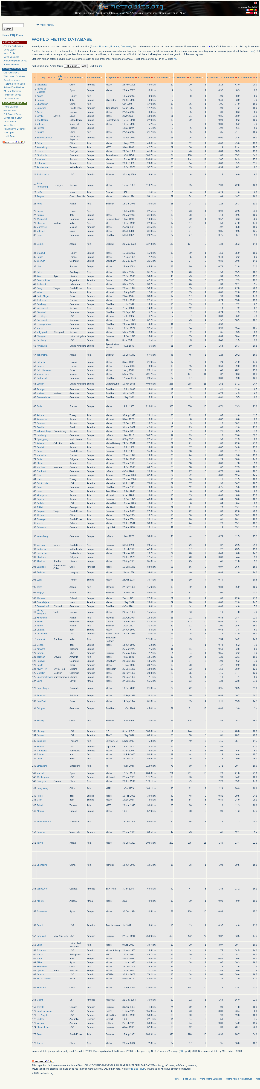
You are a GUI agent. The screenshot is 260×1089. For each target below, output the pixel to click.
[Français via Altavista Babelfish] (248, 10)
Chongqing (42, 865)
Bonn (39, 487)
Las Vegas (42, 316)
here (252, 51)
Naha (39, 292)
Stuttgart (41, 389)
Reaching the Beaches (14, 129)
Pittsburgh (42, 340)
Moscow (41, 159)
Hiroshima (42, 617)
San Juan (41, 108)
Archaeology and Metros (15, 60)
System (112, 77)
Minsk (40, 523)
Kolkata (40, 443)
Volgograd (42, 332)
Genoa (40, 645)
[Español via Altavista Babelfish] (251, 10)
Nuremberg (42, 536)
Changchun (42, 104)
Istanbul (41, 253)
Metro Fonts (9, 53)
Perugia (40, 100)
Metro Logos (151, 13)
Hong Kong (42, 788)
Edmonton (42, 527)
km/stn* (213, 77)
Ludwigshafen (44, 324)
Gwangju (41, 519)
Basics (94, 46)
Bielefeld (41, 312)
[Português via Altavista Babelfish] (255, 10)
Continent (94, 77)
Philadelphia (43, 1027)
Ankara (40, 415)
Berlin (39, 621)
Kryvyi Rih (42, 669)
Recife (40, 665)
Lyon (39, 579)
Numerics (104, 46)
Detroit (40, 925)
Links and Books (11, 98)
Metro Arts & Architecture (131, 13)
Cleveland (42, 633)
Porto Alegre (43, 296)
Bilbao (40, 962)
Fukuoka (41, 163)
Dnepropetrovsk (45, 677)
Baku (39, 272)
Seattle (40, 746)
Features (114, 46)
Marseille (41, 455)
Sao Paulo (42, 701)
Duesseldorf (43, 606)
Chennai (41, 223)
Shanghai (41, 987)
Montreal (41, 467)
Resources (164, 13)
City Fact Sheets (11, 73)
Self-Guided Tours (12, 114)
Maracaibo (42, 750)
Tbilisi (40, 507)
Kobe (39, 203)
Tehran (40, 754)
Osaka (40, 244)
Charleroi (41, 557)
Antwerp (41, 649)
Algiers (40, 901)
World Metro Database (107, 13)
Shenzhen (42, 966)
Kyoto (40, 625)
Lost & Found (10, 136)
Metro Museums (11, 57)
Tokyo (40, 842)
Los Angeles (43, 1015)
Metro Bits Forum (136, 1068)
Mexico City (43, 374)
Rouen (40, 257)
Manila (40, 954)
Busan (40, 451)
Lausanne (42, 553)
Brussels (41, 695)
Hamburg (41, 435)
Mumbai (41, 639)
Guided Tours (10, 110)
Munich (40, 328)
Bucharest (42, 320)
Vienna (40, 1023)
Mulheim (41, 393)
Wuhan (40, 515)
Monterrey (42, 227)
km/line (230, 77)
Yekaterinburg (44, 431)
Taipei (40, 805)
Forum (175, 13)
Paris (39, 406)
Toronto (40, 1007)
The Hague (42, 120)
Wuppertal (42, 219)
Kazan (40, 112)
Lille (39, 266)
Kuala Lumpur (44, 821)
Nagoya (40, 592)
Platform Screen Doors (14, 84)
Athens (40, 811)
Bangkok (41, 741)
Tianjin (40, 1043)
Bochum (41, 261)
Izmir (39, 479)
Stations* (181, 77)
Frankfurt (41, 471)
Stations (163, 77)
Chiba (39, 463)
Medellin (41, 673)
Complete (126, 46)
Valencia (41, 124)
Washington (43, 777)
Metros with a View (13, 118)
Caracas (41, 832)
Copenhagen (43, 688)
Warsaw (41, 598)
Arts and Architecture (14, 46)
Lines (198, 77)
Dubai (39, 945)
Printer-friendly (46, 24)
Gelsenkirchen (44, 397)
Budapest (41, 572)
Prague (40, 196)
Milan (39, 799)
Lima (39, 491)
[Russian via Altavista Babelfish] (248, 13)
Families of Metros (12, 95)
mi (100, 66)
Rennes (40, 366)
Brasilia (40, 427)
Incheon (41, 545)
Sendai (40, 447)
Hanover (41, 661)
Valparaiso (42, 84)
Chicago (41, 731)
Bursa (40, 211)
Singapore (42, 765)
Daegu (40, 288)
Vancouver (42, 888)
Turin (39, 958)
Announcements (11, 64)
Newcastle (42, 345)
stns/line (247, 77)
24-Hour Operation (13, 91)
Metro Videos (10, 121)
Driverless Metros (12, 80)
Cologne (41, 708)
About (183, 13)
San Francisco (44, 1011)
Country (76, 77)
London (40, 383)
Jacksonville (43, 174)
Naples (40, 215)
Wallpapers (9, 132)
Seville (40, 116)
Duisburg (41, 304)
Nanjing (40, 132)
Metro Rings (9, 125)
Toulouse (41, 300)
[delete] (49, 77)
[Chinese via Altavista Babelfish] (251, 13)
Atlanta (40, 974)
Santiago (41, 567)
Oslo (39, 475)
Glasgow (41, 336)
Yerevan (41, 657)
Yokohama (42, 354)
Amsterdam (42, 167)
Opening (129, 77)
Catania (40, 629)
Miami (40, 999)
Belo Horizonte (44, 370)
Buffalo (40, 503)
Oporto (40, 970)
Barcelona (42, 911)
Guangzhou (42, 781)
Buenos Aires (43, 280)
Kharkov (41, 561)
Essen (40, 235)
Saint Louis (42, 483)
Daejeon (41, 511)
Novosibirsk (43, 308)
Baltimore (41, 950)
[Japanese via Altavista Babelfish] (255, 13)
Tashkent (41, 284)
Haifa (39, 192)
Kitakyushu (42, 495)
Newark (40, 653)
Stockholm (42, 155)
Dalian (40, 143)
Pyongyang (42, 439)
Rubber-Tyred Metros (14, 87)
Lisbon (40, 151)
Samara (41, 423)
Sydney (40, 1019)
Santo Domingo (44, 137)
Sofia (39, 459)
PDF (182, 1051)
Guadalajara (43, 602)
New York (41, 936)
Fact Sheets (88, 13)
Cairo (39, 681)
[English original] (255, 3)
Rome (40, 796)
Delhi (39, 758)
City (43, 77)
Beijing (40, 720)
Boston (40, 735)
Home (78, 13)
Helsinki (41, 362)
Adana (40, 96)
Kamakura (42, 419)
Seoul (39, 1034)
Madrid (40, 773)
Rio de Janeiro (44, 978)
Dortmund (42, 378)
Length (147, 77)
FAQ (12, 35)
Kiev (39, 276)
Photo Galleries (11, 107)
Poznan (40, 128)
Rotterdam (42, 549)
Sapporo (41, 499)
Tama (39, 587)
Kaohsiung (42, 147)
